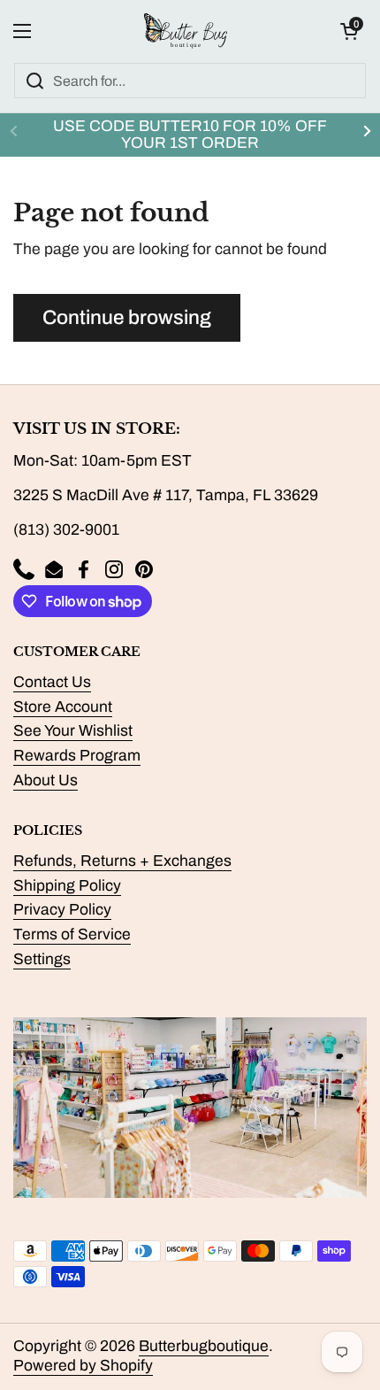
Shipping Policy (67, 885)
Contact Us (52, 682)
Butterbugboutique (204, 1346)
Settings (42, 959)
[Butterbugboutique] (185, 31)
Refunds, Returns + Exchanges (122, 861)
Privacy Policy (62, 909)
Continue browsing (126, 317)
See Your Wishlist (73, 730)
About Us (45, 780)
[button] (349, 31)
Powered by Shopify (83, 1365)
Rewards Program (77, 755)
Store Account (62, 707)
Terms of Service (72, 934)
